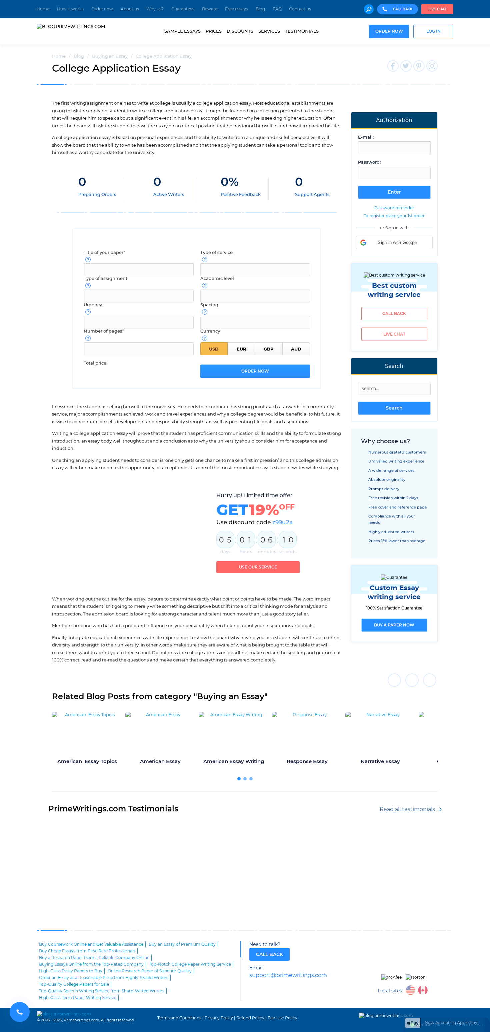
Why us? (155, 9)
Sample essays (182, 31)
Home (43, 9)
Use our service (258, 567)
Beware (209, 9)
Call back (394, 314)
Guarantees (182, 9)
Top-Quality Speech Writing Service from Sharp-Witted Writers (101, 991)
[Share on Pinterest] (429, 680)
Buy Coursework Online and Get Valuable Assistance (91, 944)
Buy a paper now (394, 625)
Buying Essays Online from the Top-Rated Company (91, 964)
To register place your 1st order (394, 216)
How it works (70, 9)
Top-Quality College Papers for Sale (74, 984)
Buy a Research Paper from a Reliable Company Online (94, 958)
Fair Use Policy (282, 1018)
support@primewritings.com (288, 975)
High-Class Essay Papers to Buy (70, 971)
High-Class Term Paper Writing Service (77, 998)
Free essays (236, 9)
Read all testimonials (407, 809)
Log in (433, 31)
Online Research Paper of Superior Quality (150, 971)
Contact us (300, 9)
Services (269, 31)
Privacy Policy (219, 1018)
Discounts (240, 31)
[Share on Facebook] (394, 680)
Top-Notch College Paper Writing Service (190, 964)
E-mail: (366, 137)
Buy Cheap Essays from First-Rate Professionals (87, 951)
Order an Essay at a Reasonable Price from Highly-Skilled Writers (103, 978)
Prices (214, 31)
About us (130, 9)
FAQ (277, 9)
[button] (394, 242)
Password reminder (394, 208)
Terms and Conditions (179, 1018)
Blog (260, 9)
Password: (369, 162)
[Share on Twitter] (412, 680)
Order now (102, 9)
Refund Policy (250, 1018)
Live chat (437, 9)
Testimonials (302, 31)
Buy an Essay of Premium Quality (182, 944)
